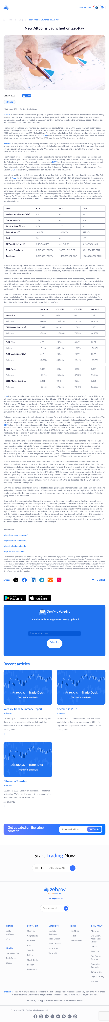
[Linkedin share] (33, 580)
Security (30, 950)
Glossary (9, 963)
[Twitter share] (15, 580)
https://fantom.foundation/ (15, 541)
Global (96, 7)
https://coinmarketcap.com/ (16, 535)
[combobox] (39, 868)
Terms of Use (96, 972)
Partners (94, 982)
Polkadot (7, 144)
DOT (54, 162)
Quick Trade (32, 960)
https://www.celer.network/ (16, 552)
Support (30, 965)
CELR (14, 178)
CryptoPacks (32, 936)
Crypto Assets (76, 941)
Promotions (32, 970)
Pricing (30, 955)
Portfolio (31, 941)
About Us (95, 931)
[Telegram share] (41, 580)
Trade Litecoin (55, 944)
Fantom (7, 115)
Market (73, 936)
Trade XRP (53, 953)
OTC (8, 939)
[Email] (50, 580)
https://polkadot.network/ (15, 546)
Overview (31, 931)
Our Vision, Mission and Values (96, 939)
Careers (94, 947)
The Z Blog (74, 931)
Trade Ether (53, 949)
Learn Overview (12, 953)
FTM (45, 136)
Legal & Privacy (97, 977)
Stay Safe (95, 952)
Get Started (84, 8)
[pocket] (59, 580)
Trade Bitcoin (54, 939)
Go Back (101, 580)
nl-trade (9, 102)
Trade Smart (11, 958)
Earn (29, 946)
